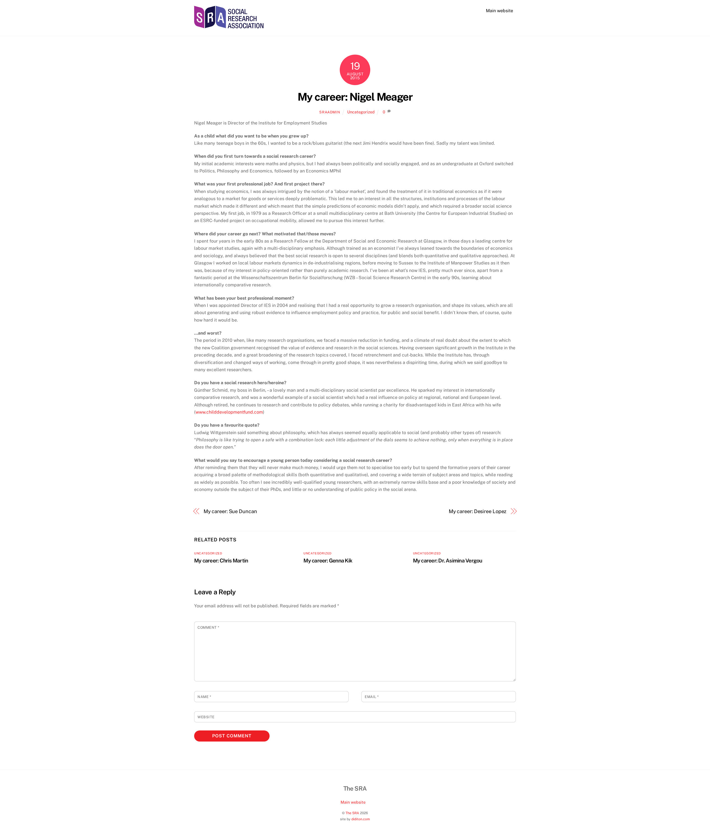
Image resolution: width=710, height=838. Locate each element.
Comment (208, 627)
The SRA (352, 813)
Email (372, 697)
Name (204, 697)
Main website (499, 10)
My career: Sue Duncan (230, 511)
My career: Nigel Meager (355, 97)
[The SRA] (228, 25)
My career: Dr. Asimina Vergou (447, 560)
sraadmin (329, 112)
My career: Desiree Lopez (478, 511)
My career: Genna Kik (327, 560)
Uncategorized (361, 111)
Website (206, 717)
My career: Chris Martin (221, 560)
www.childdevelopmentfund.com (229, 412)
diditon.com (360, 819)
